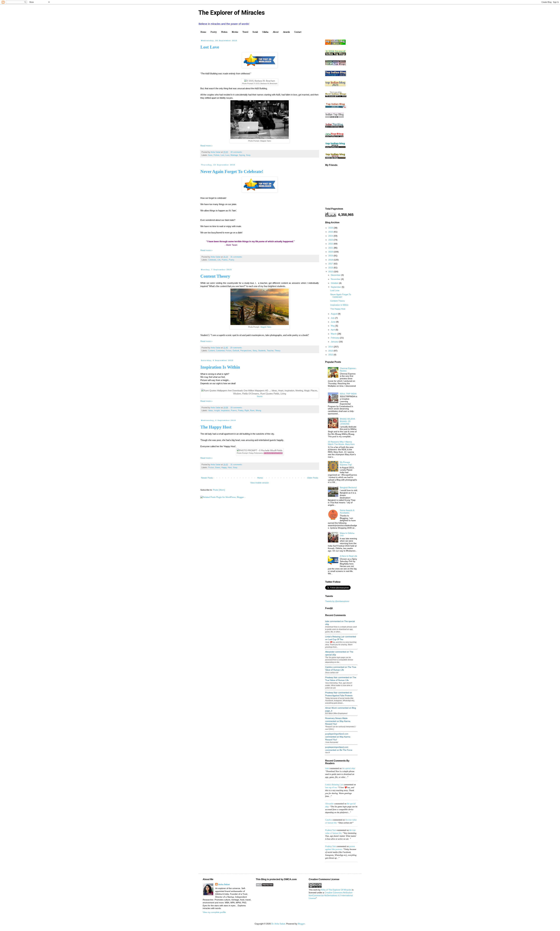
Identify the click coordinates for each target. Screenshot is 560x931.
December (336, 275)
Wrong (258, 411)
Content (211, 351)
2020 (331, 252)
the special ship (348, 768)
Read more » (206, 145)
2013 (331, 350)
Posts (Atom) (219, 490)
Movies (235, 32)
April (333, 330)
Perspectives (245, 351)
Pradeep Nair (330, 830)
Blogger (301, 924)
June (333, 322)
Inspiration (225, 411)
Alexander (329, 804)
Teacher (270, 351)
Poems (225, 260)
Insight (217, 411)
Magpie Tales (265, 327)
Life (218, 260)
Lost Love (209, 47)
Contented (220, 351)
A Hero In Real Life (348, 556)
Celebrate (212, 260)
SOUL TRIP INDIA (348, 393)
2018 (331, 260)
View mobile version (259, 483)
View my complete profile (214, 912)
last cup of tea (331, 787)
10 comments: (236, 152)
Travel (245, 32)
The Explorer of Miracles (231, 12)
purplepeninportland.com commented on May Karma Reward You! (337, 737)
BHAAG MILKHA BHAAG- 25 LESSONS (347, 421)
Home (203, 32)
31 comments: (236, 257)
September (336, 287)
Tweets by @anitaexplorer (337, 601)
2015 (331, 271)
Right (247, 411)
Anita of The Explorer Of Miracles (336, 890)
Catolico (328, 820)
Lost (222, 155)
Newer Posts (207, 478)
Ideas (210, 411)
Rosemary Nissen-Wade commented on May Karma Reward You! (337, 721)
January (335, 341)
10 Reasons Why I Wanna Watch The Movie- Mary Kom (341, 443)
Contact (297, 32)
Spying (242, 155)
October (335, 283)
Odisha (265, 32)
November (336, 279)
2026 (331, 228)
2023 (331, 240)
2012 (331, 354)
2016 (331, 267)
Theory (277, 351)
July (333, 318)
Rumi (252, 411)
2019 (331, 255)
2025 (331, 232)
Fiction (224, 32)
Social (255, 32)
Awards (286, 32)
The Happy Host (215, 427)
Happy (224, 468)
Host (230, 468)
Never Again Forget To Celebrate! (231, 171)
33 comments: (236, 408)
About (276, 32)
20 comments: (236, 348)
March (334, 334)
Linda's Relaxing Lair (334, 785)
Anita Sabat (224, 884)
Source (259, 396)
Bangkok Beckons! (348, 487)
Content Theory (215, 276)
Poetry (214, 32)
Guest (217, 468)
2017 (331, 263)
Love (227, 155)
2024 (331, 236)
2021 (331, 248)
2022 (331, 244)
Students (262, 351)
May (333, 326)
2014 (331, 347)
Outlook (236, 351)
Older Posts (312, 478)
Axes (210, 155)
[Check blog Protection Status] (264, 886)
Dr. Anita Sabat (278, 924)
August (334, 314)
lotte (327, 768)
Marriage (234, 155)
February (335, 338)
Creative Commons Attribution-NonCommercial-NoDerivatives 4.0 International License (331, 895)
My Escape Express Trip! (346, 463)
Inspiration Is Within (220, 367)
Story (248, 155)
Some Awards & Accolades (347, 511)
